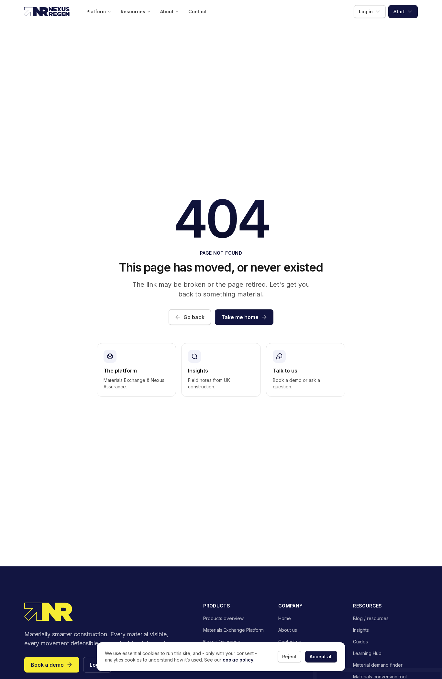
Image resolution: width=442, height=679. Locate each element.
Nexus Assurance (221, 641)
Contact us (289, 641)
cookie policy (238, 659)
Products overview (223, 618)
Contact (197, 11)
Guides (360, 641)
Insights (361, 630)
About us (287, 630)
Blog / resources (371, 618)
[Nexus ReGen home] (47, 11)
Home (284, 618)
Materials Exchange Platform (233, 630)
